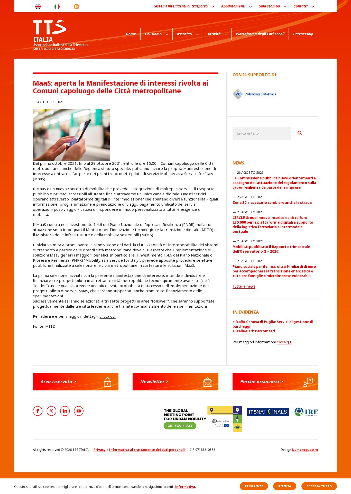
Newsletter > (154, 381)
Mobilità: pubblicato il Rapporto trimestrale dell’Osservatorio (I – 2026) (271, 249)
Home (131, 33)
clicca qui (108, 316)
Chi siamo (153, 33)
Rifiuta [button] (284, 486)
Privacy (100, 449)
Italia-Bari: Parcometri (255, 331)
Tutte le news (244, 286)
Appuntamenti (233, 6)
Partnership (303, 33)
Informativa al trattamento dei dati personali (147, 449)
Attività (214, 33)
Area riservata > (58, 381)
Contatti (300, 6)
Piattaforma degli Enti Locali (260, 33)
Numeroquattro (305, 449)
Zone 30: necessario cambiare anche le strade (272, 202)
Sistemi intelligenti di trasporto (181, 6)
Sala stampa (269, 6)
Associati (184, 33)
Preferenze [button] (254, 486)
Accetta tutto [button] (319, 486)
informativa (185, 486)
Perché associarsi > (261, 381)
